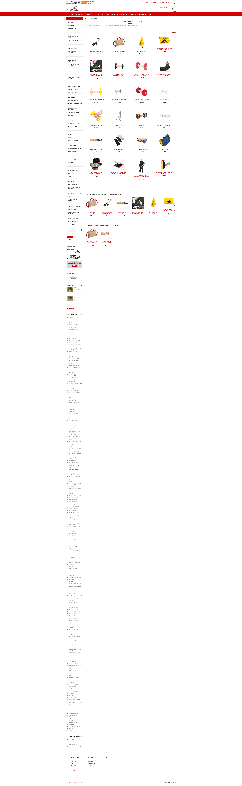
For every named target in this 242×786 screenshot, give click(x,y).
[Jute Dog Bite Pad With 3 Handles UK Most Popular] (119, 42)
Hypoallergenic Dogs (73, 579)
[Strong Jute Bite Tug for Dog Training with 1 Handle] (96, 139)
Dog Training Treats (72, 381)
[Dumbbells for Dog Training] (142, 115)
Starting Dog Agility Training (74, 406)
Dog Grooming (71, 554)
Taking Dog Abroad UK (73, 564)
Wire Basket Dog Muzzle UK (74, 460)
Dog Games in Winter (73, 590)
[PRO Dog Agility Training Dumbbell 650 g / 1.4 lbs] (119, 66)
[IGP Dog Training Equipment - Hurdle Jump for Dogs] (164, 41)
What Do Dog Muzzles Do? (74, 469)
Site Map (72, 768)
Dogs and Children (72, 642)
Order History (90, 761)
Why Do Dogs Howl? (72, 613)
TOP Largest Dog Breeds (73, 658)
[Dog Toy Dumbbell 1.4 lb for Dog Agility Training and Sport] (142, 66)
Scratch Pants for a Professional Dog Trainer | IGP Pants (141, 177)
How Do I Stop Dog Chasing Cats (75, 640)
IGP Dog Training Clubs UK (74, 668)
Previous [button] (67, 258)
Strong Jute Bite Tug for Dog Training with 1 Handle (122, 212)
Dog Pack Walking (72, 517)
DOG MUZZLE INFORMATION (74, 434)
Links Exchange (71, 730)
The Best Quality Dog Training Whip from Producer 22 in (107, 212)
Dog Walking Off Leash (73, 529)
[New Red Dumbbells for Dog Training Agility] (142, 91)
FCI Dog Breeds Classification (74, 688)
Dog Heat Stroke (72, 548)
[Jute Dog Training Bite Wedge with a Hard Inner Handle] (119, 164)
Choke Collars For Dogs (73, 497)
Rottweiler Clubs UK (72, 686)
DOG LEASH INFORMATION (74, 506)
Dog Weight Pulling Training (74, 713)
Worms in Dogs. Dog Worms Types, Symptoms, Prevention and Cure (75, 557)
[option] (91, 210)
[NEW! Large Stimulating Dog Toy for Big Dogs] (164, 164)
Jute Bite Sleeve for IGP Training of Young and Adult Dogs (96, 173)
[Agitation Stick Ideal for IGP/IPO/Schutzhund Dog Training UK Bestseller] (96, 66)
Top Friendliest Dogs (73, 663)
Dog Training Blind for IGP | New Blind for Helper (153, 212)
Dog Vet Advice (72, 566)
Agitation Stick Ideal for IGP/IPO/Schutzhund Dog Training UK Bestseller (96, 75)
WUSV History (71, 695)
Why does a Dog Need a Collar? (75, 495)
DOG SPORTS (71, 693)
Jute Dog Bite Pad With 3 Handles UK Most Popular (92, 212)
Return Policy (73, 765)
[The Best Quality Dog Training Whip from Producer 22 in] (96, 42)
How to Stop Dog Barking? (74, 604)
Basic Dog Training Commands (74, 340)
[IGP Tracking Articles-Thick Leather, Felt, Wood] (119, 139)
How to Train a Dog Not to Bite (74, 636)
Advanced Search (70, 239)
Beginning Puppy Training (74, 342)
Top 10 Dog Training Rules (74, 409)
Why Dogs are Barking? (73, 602)
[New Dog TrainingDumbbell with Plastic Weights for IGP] (164, 115)
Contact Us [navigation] (146, 2)
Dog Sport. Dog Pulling (73, 708)
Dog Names (71, 718)
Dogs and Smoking (72, 720)
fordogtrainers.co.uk (78, 782)
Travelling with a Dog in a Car (74, 568)
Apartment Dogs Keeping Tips (74, 539)
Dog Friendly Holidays (73, 572)
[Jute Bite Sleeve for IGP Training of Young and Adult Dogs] (96, 164)
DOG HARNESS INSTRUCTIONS (75, 471)
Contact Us (164, 7)
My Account (154, 2)
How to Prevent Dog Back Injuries (75, 379)
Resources (71, 728)
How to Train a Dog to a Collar (74, 504)
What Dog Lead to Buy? (73, 510)
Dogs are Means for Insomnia (74, 726)
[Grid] (173, 32)
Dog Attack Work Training (73, 377)
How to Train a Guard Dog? (74, 423)
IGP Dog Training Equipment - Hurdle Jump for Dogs (169, 210)
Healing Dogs (71, 724)
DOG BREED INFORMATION (74, 643)
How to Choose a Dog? (73, 656)
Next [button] (81, 258)
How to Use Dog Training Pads (74, 425)
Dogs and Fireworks (72, 570)
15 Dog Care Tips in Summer (74, 546)
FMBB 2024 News (72, 333)
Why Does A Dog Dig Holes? (74, 624)
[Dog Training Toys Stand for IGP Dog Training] (119, 115)
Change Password (91, 763)
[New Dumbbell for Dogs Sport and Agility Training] (119, 91)
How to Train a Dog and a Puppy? (75, 360)
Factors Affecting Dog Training (74, 415)
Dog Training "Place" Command (75, 346)
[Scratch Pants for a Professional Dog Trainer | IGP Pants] (142, 165)
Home (85, 18)
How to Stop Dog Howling (74, 618)
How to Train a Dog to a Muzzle (75, 451)
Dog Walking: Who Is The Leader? (75, 515)
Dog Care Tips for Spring (73, 544)
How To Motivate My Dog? (74, 390)
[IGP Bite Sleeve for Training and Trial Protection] (164, 66)
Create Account (91, 765)
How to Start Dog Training (74, 358)
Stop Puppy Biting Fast (73, 638)
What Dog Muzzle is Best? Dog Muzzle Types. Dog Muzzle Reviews (74, 438)
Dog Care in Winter (72, 541)
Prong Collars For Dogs (73, 499)
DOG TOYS (71, 581)
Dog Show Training (72, 407)
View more (70, 308)
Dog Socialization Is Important (74, 365)
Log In (168, 2)
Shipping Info (73, 761)
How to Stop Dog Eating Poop (74, 611)
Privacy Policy (73, 763)
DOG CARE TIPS (72, 535)
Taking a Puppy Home (73, 537)
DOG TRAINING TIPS (72, 327)
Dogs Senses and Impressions (74, 722)
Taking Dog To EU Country (74, 508)
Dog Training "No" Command (74, 344)
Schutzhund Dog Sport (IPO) (74, 706)
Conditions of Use (74, 767)
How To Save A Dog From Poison (75, 577)
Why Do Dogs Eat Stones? (73, 609)
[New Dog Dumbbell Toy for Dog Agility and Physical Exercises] (96, 91)
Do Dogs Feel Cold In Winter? (74, 543)
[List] (175, 32)
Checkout (162, 2)
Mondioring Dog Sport (73, 697)
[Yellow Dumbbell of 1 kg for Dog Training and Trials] (96, 115)
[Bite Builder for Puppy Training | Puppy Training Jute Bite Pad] (142, 139)
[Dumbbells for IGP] (164, 91)
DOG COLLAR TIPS (72, 486)
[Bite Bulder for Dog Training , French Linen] (164, 139)
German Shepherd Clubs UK (74, 684)
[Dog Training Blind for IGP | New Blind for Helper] (142, 42)
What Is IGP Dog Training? (73, 338)
